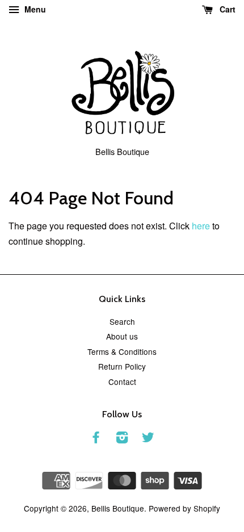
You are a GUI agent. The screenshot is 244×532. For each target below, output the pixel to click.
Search (122, 321)
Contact (122, 381)
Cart (226, 9)
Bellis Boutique (117, 508)
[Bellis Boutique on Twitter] (148, 439)
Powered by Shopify (184, 508)
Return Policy (122, 366)
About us (122, 336)
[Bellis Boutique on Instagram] (122, 439)
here (201, 225)
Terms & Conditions (122, 351)
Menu (34, 9)
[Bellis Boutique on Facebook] (96, 439)
